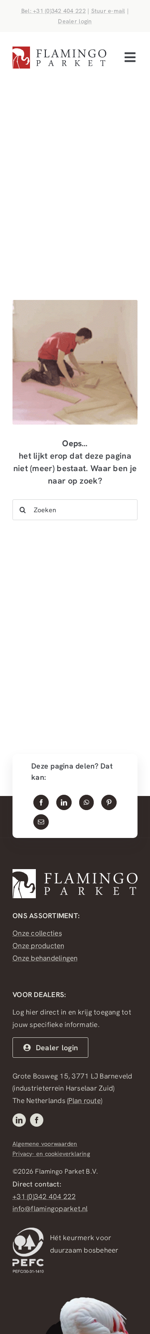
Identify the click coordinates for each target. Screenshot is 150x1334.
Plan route (84, 1100)
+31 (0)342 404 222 (44, 1196)
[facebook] (36, 1120)
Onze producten (38, 945)
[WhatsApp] (86, 802)
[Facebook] (41, 802)
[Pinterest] (109, 802)
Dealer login (75, 21)
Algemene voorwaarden (44, 1143)
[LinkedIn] (64, 802)
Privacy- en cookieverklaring (51, 1153)
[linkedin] (19, 1120)
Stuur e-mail (108, 11)
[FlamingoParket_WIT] (75, 872)
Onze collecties (37, 933)
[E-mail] (41, 822)
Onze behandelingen (45, 958)
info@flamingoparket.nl (50, 1208)
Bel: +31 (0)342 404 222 (53, 11)
